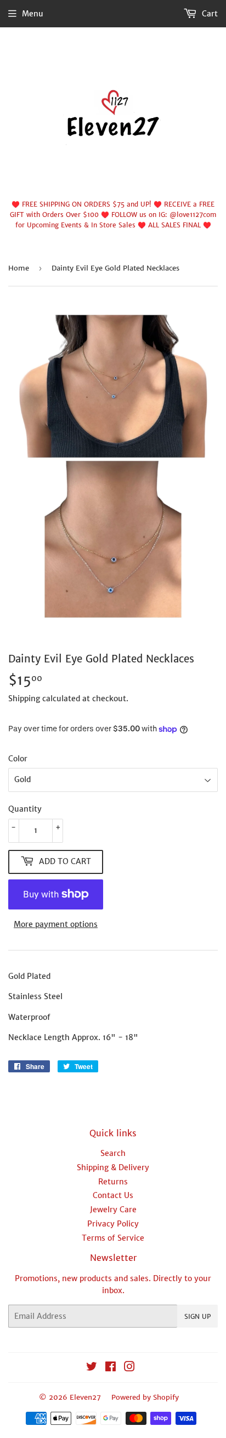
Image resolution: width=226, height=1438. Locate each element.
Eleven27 (85, 1397)
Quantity (25, 809)
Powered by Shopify (145, 1397)
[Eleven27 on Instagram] (129, 1368)
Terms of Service (113, 1238)
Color (17, 759)
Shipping (24, 698)
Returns (113, 1182)
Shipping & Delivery (113, 1167)
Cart (209, 14)
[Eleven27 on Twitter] (91, 1368)
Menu (32, 14)
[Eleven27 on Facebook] (110, 1368)
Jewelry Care (113, 1209)
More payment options (56, 924)
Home (18, 268)
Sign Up (197, 1316)
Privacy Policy (113, 1224)
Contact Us (113, 1195)
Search (113, 1153)
